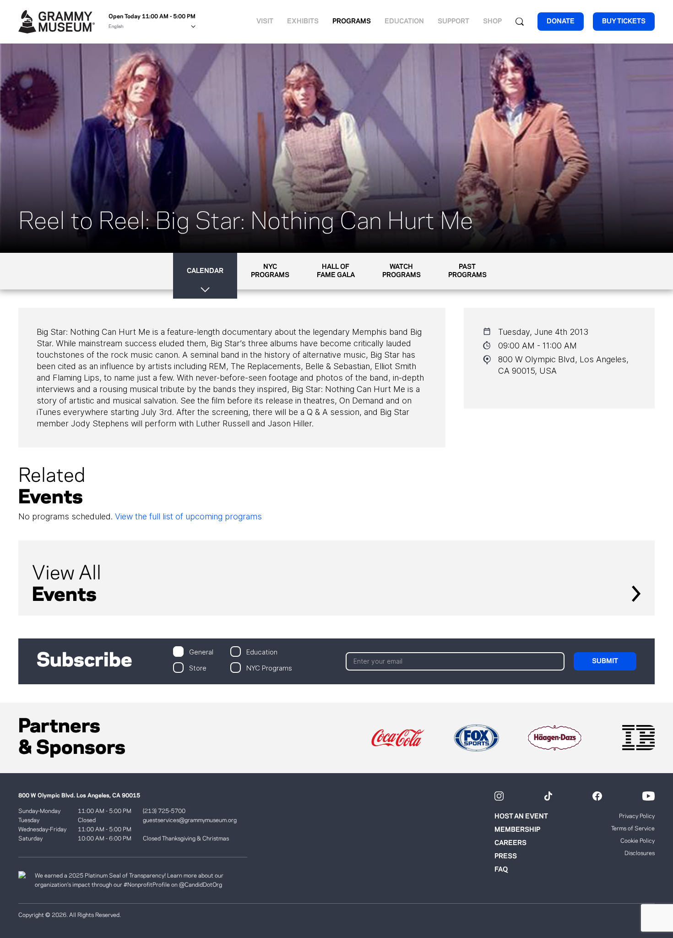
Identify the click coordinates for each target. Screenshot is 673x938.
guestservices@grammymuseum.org (190, 820)
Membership (517, 830)
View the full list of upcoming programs (188, 516)
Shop (492, 21)
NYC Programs (269, 667)
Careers (510, 843)
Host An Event (521, 816)
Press (505, 856)
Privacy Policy (637, 816)
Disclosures (639, 853)
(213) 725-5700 (164, 811)
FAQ (501, 870)
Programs (351, 21)
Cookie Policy (637, 841)
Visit (264, 21)
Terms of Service (633, 828)
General (201, 651)
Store (197, 667)
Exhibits (303, 21)
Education (404, 21)
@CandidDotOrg (200, 885)
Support (453, 21)
